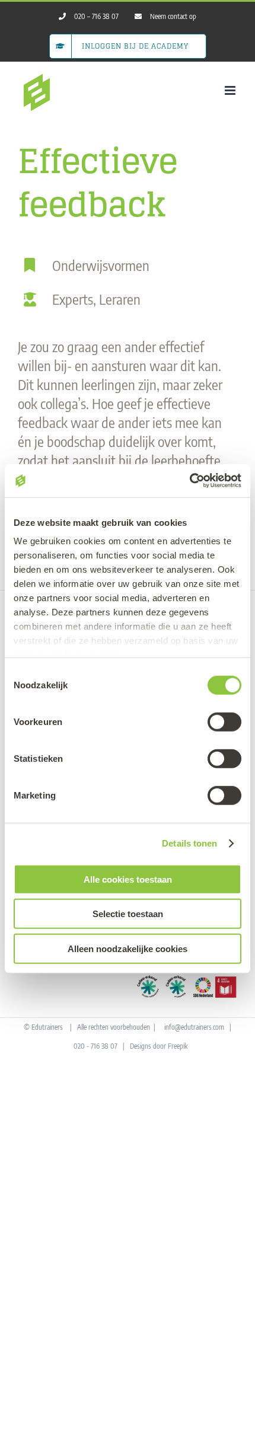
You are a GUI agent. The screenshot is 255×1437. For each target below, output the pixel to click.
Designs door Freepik (158, 1046)
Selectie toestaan (128, 914)
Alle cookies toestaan (128, 879)
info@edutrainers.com (194, 1027)
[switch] (224, 721)
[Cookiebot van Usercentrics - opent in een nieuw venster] (189, 480)
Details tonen (189, 843)
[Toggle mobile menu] (231, 90)
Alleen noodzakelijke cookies (127, 948)
